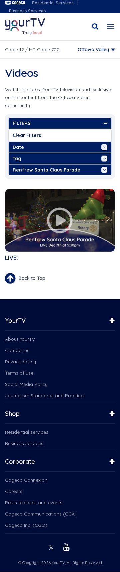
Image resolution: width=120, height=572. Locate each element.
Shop (12, 413)
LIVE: (11, 258)
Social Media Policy (26, 384)
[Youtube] (67, 546)
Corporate (20, 461)
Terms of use (19, 373)
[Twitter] (52, 546)
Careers (13, 491)
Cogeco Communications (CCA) (41, 514)
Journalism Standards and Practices (45, 396)
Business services (24, 443)
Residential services (26, 432)
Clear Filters (27, 135)
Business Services (27, 10)
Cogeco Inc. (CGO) (26, 525)
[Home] (25, 26)
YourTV (15, 320)
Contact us (17, 350)
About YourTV (20, 339)
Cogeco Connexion (26, 480)
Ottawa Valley (93, 50)
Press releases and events (33, 503)
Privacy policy (20, 362)
